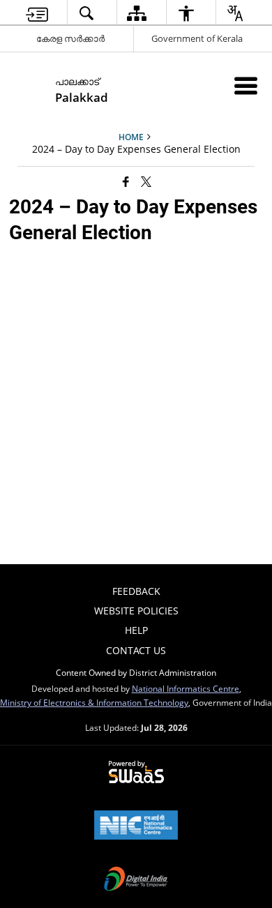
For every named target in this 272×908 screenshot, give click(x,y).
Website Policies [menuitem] (136, 610)
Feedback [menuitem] (136, 591)
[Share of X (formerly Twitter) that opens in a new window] (146, 181)
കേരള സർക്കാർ (70, 38)
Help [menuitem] (136, 630)
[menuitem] (36, 13)
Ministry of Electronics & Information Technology (94, 702)
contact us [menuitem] (136, 650)
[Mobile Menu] (246, 85)
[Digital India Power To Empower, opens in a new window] (136, 880)
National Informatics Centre (185, 688)
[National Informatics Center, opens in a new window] (136, 826)
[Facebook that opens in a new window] (126, 181)
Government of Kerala (197, 38)
